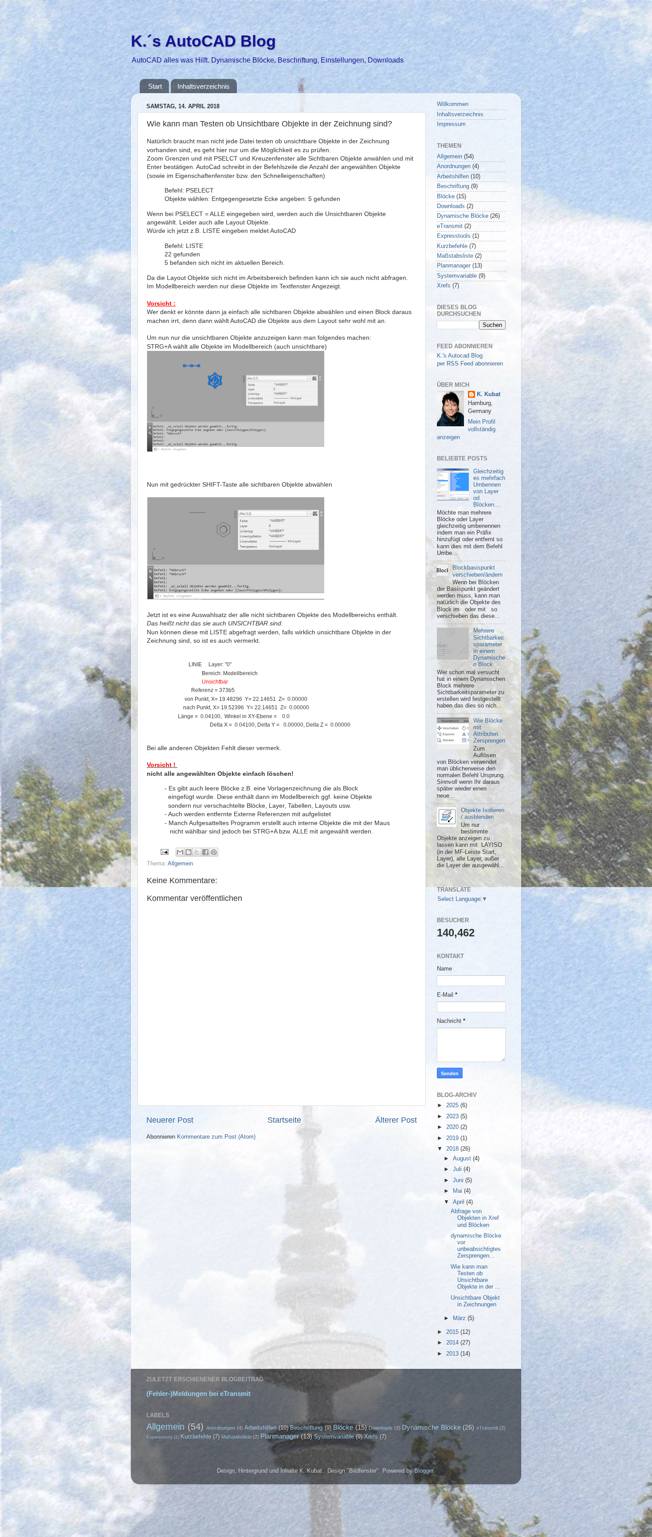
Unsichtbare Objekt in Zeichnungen (475, 1301)
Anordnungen (454, 166)
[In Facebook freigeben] (205, 852)
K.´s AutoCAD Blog (203, 41)
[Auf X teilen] (196, 852)
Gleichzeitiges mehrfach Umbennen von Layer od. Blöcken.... (489, 488)
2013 (453, 1354)
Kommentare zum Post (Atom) (216, 1137)
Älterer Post (396, 1120)
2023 (453, 1116)
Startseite (284, 1120)
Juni (459, 1180)
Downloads (451, 206)
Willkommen (452, 104)
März (460, 1318)
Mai (458, 1191)
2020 (453, 1127)
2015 (453, 1332)
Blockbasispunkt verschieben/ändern (477, 571)
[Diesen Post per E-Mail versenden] (180, 852)
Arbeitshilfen (453, 176)
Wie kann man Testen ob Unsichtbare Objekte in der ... (475, 1277)
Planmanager (454, 266)
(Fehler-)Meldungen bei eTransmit (198, 1393)
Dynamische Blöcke (462, 216)
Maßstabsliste (455, 256)
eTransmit (450, 226)
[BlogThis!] (188, 852)
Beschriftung (453, 186)
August (463, 1159)
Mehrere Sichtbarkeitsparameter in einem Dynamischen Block (489, 648)
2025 (453, 1105)
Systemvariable (457, 276)
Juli (458, 1169)
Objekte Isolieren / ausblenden (482, 813)
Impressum (451, 124)
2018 (453, 1149)
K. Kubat (488, 394)
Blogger (423, 1471)
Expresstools (454, 236)
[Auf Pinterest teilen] (213, 852)
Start (155, 86)
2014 (453, 1343)
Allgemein (180, 864)
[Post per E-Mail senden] (164, 852)
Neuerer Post (169, 1120)
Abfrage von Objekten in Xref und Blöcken (475, 1218)
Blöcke (446, 196)
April (459, 1202)
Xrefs (444, 286)
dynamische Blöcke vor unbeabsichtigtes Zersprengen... (476, 1246)
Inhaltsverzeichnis (203, 86)
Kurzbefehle (452, 246)
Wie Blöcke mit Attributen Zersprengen (489, 731)
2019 (453, 1138)
